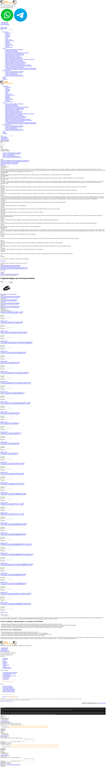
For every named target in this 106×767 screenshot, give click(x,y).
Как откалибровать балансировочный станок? (10, 266)
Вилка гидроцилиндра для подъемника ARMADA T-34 (12, 393)
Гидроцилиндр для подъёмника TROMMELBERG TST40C (12, 534)
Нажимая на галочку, (25, 727)
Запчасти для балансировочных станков (13, 72)
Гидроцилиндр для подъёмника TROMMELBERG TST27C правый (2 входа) (16, 555)
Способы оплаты (9, 47)
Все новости (3, 269)
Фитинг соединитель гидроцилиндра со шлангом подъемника (13, 333)
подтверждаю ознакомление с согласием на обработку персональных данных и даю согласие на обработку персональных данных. (29, 727)
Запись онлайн (3, 28)
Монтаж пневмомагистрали (9, 690)
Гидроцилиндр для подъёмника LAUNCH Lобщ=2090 (11, 474)
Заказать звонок (3, 27)
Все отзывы (2, 260)
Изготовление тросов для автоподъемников (14, 53)
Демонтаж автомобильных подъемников (13, 60)
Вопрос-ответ (8, 43)
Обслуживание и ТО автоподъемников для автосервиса (17, 52)
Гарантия (7, 46)
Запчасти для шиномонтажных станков (13, 74)
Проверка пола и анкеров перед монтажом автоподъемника (17, 64)
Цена (1, 142)
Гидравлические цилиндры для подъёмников (9, 297)
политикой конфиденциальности (14, 764)
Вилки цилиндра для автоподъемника (8, 294)
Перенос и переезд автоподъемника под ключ (15, 63)
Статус (1, 148)
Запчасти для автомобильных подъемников (14, 71)
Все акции (2, 164)
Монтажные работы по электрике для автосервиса (15, 62)
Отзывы (7, 34)
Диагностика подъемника (8, 688)
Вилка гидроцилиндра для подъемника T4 (9, 423)
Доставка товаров (9, 45)
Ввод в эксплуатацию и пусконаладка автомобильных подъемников (19, 59)
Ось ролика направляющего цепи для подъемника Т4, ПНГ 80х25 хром (15, 383)
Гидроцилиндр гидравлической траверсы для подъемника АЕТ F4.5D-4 (15, 594)
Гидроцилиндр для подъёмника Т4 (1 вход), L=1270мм (11, 514)
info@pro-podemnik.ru (4, 24)
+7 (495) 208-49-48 (4, 22)
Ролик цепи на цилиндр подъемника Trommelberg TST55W (12, 353)
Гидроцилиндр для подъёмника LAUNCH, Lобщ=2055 (11, 464)
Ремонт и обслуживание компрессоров (13, 58)
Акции (4, 78)
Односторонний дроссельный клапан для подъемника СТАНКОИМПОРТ (16, 343)
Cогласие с (11, 764)
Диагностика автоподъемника (11, 51)
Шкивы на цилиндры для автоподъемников (9, 307)
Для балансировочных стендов (9, 673)
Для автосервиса (6, 676)
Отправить (3, 729)
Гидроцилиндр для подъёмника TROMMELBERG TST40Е (12, 575)
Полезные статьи (6, 667)
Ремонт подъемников (7, 686)
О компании (5, 31)
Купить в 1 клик (3, 320)
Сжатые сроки (8, 39)
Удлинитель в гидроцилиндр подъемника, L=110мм (11, 312)
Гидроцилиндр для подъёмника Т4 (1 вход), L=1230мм (11, 504)
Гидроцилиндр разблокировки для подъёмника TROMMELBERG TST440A (16, 565)
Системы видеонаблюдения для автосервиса (14, 67)
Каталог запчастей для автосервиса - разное (14, 75)
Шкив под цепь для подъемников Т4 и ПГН (9, 363)
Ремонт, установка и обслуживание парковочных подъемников (18, 65)
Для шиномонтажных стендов (9, 675)
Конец (6, 615)
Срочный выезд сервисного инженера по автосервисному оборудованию (20, 68)
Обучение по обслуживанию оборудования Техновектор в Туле (13, 268)
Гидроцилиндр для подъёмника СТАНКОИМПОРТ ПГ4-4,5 (13, 584)
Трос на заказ (5, 679)
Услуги (4, 48)
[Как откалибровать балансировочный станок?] (10, 265)
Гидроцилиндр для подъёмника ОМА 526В (9, 444)
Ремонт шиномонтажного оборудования (13, 57)
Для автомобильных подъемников (10, 672)
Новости (7, 37)
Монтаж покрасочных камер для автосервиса (14, 61)
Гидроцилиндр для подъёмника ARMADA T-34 (10, 434)
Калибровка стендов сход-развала (12, 56)
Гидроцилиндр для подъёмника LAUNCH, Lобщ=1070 (11, 484)
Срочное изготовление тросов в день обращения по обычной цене (14, 161)
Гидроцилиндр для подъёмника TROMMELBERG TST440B (13, 524)
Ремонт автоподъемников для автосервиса (14, 49)
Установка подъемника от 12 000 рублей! (9, 163)
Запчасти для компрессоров (11, 73)
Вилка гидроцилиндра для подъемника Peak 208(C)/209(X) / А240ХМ (15, 403)
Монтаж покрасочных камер (9, 691)
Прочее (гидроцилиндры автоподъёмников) (9, 304)
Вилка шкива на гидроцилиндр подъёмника (9, 413)
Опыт (6, 38)
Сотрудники (8, 35)
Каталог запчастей (7, 70)
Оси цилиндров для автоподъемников (8, 300)
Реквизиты (7, 42)
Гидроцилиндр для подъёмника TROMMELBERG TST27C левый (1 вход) (16, 545)
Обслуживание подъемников (9, 689)
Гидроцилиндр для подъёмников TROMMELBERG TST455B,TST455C (15, 604)
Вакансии (7, 41)
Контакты (5, 79)
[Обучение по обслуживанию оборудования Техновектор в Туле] (14, 267)
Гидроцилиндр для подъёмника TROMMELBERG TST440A (13, 494)
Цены (4, 76)
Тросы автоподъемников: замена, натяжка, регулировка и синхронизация (20, 69)
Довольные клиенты (9, 40)
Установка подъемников (8, 687)
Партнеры (7, 36)
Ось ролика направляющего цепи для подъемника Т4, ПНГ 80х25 (14, 373)
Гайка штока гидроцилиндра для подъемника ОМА (11, 323)
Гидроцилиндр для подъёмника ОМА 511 (9, 454)
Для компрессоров (7, 674)
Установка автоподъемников (11, 50)
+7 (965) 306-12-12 (4, 23)
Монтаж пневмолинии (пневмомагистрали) (14, 54)
